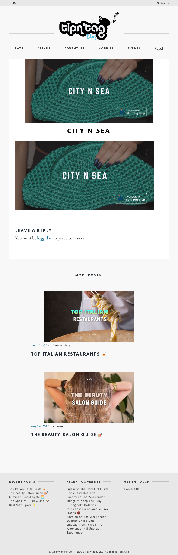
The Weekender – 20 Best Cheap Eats (87, 518)
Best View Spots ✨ (22, 505)
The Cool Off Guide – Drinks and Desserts (89, 491)
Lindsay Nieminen (79, 524)
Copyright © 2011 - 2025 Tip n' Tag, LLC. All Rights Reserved (90, 551)
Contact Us (132, 489)
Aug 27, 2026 (40, 345)
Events (134, 48)
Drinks (44, 48)
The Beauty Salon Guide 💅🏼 (67, 435)
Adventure (74, 48)
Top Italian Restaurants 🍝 (69, 354)
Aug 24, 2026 (40, 426)
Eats (19, 48)
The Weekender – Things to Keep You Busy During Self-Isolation (87, 500)
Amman (58, 345)
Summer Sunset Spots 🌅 (26, 497)
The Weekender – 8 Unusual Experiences (84, 528)
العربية (159, 48)
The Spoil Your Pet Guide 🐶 (29, 501)
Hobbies (106, 48)
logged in (44, 238)
